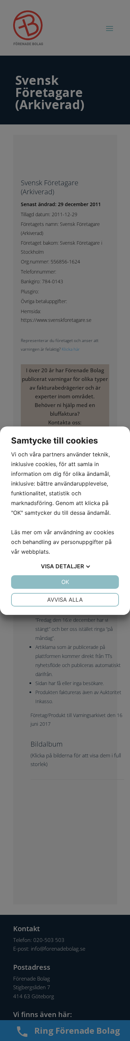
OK (65, 581)
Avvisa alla (65, 599)
